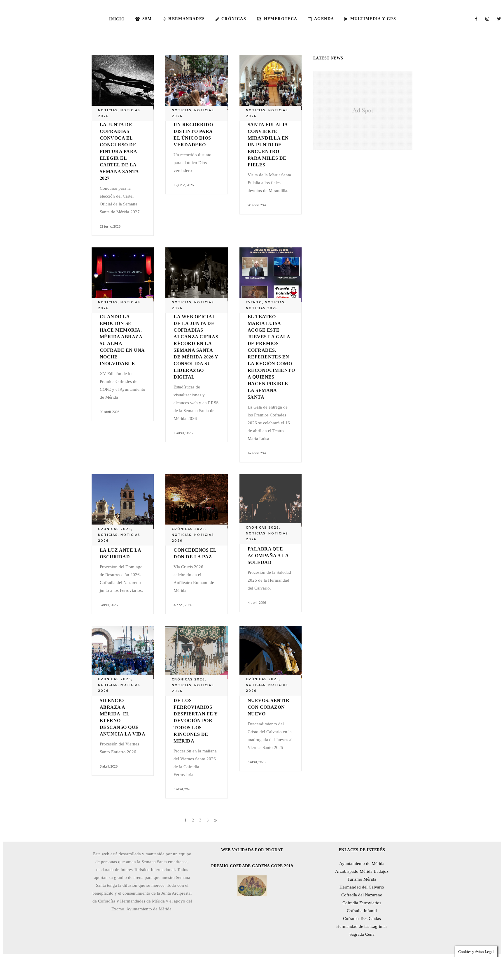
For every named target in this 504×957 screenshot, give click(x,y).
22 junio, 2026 (110, 226)
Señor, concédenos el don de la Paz (195, 550)
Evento (254, 302)
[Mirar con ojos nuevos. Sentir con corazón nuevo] (270, 652)
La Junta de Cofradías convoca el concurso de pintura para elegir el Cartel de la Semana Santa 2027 (119, 151)
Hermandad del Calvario (362, 887)
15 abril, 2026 (183, 433)
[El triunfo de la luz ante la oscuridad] (123, 501)
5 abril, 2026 (109, 605)
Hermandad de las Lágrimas (361, 926)
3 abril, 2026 (109, 766)
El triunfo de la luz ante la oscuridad (120, 550)
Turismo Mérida (361, 879)
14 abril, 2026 (257, 453)
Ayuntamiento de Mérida (361, 863)
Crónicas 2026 (114, 529)
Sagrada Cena (361, 934)
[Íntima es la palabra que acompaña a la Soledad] (270, 500)
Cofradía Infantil (362, 910)
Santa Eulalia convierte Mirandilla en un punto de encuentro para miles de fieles (268, 144)
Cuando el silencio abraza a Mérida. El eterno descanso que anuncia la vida (122, 713)
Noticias (108, 110)
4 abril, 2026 (183, 605)
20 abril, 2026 (257, 205)
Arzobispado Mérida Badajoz (361, 871)
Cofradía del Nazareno (361, 895)
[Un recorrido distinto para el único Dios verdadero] (196, 82)
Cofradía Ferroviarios (361, 902)
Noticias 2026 (262, 308)
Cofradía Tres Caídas (362, 918)
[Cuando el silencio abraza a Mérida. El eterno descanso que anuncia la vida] (123, 652)
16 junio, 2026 (184, 185)
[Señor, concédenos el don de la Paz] (196, 501)
